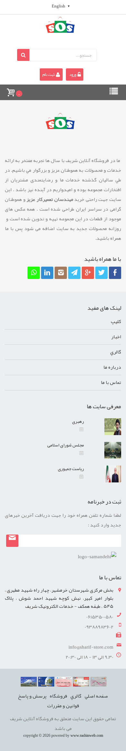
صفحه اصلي (96, 696)
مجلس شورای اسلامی (65, 444)
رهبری (78, 421)
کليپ (116, 321)
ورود (72, 74)
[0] (10, 89)
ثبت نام (48, 74)
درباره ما (112, 367)
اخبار (116, 336)
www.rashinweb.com (86, 735)
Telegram (73, 285)
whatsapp (32, 285)
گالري (115, 352)
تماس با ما (111, 382)
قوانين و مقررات (63, 706)
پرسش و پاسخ (32, 696)
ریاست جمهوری (71, 468)
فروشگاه (58, 696)
